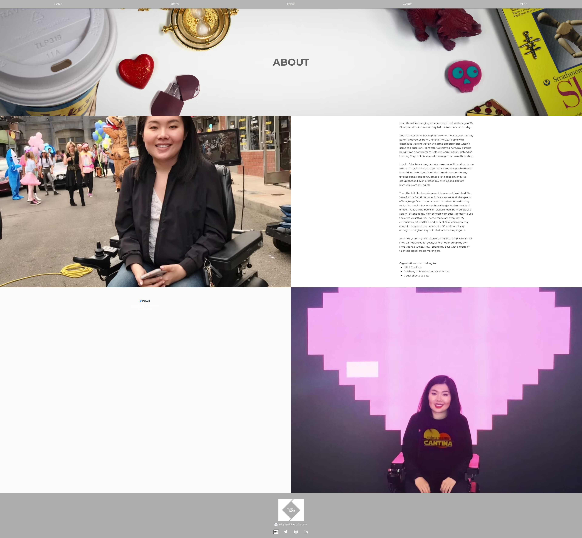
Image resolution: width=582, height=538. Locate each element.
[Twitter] (286, 532)
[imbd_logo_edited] (275, 532)
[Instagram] (296, 532)
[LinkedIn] (306, 532)
